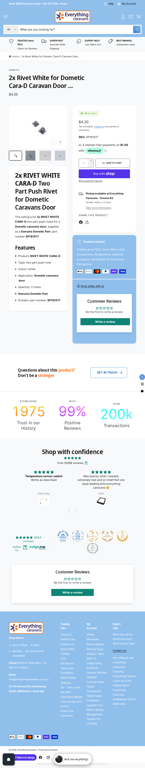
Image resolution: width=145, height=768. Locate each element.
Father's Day (68, 639)
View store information (98, 207)
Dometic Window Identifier (97, 675)
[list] (72, 45)
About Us (66, 634)
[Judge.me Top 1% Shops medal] (122, 536)
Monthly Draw (95, 649)
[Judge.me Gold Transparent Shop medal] (92, 536)
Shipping (99, 126)
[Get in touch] (131, 16)
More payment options (91, 180)
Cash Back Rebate (71, 697)
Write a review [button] (105, 321)
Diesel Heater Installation (94, 698)
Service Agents (96, 644)
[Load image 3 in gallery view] (45, 156)
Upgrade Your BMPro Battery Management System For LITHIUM (95, 714)
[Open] (9, 759)
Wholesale (93, 639)
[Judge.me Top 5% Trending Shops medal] (92, 548)
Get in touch (107, 372)
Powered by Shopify (47, 750)
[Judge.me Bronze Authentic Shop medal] (107, 536)
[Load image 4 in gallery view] (60, 156)
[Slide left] (53, 142)
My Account (129, 3)
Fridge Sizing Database (94, 665)
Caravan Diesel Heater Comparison (95, 686)
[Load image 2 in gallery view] (30, 156)
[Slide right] (60, 142)
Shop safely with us (92, 286)
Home (15, 56)
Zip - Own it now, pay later (70, 690)
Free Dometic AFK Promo (71, 704)
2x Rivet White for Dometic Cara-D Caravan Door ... (51, 56)
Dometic (14, 70)
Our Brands (67, 663)
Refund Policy (68, 677)
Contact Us (67, 644)
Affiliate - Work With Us (95, 656)
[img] (72, 458)
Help (111, 3)
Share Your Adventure (67, 713)
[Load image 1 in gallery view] (15, 156)
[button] (6, 16)
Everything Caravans (27, 750)
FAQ (63, 658)
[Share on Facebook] (81, 222)
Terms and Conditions (66, 670)
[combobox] (80, 29)
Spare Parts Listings (67, 651)
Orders (91, 634)
